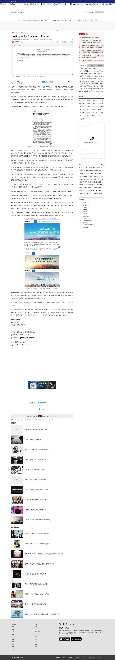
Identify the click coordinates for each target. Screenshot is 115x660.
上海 (47, 420)
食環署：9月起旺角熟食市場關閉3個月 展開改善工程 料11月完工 (93, 60)
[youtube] (73, 624)
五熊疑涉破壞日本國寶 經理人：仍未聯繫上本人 (93, 55)
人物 (13, 649)
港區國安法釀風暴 (87, 220)
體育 (88, 20)
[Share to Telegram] (47, 81)
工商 (36, 647)
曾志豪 (82, 100)
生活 (66, 20)
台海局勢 (85, 207)
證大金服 (41, 420)
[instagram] (60, 624)
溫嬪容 (87, 116)
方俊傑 (101, 100)
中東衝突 (85, 211)
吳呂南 (95, 103)
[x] (70, 624)
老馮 (102, 112)
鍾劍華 (88, 100)
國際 (46, 20)
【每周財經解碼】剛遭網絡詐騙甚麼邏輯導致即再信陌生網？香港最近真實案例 (93, 50)
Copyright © (85, 657)
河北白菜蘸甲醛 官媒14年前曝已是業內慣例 (92, 89)
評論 (62, 20)
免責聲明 (71, 657)
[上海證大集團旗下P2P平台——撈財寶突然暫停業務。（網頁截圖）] (42, 57)
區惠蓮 (82, 119)
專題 (13, 644)
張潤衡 (94, 109)
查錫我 (94, 116)
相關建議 (58, 657)
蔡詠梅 (101, 106)
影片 (13, 626)
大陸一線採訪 (86, 222)
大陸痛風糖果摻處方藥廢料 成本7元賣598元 (92, 91)
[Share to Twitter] (45, 81)
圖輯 (36, 644)
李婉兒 (88, 112)
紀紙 (84, 20)
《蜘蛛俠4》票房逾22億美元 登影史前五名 (92, 81)
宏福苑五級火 (86, 227)
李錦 (99, 109)
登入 (40, 416)
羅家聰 (101, 103)
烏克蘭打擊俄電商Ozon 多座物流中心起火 (92, 40)
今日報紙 (14, 624)
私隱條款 (77, 657)
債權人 (22, 420)
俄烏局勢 (85, 213)
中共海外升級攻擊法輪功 (89, 225)
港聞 (38, 20)
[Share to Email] (52, 81)
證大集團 (34, 420)
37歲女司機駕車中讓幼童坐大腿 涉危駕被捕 (92, 52)
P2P (52, 420)
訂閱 (49, 416)
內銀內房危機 (86, 216)
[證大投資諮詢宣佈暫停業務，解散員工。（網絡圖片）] (42, 127)
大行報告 (85, 218)
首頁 (18, 20)
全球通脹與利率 (86, 205)
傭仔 (88, 109)
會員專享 (25, 20)
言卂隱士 (95, 112)
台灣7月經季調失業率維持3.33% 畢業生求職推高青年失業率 (92, 47)
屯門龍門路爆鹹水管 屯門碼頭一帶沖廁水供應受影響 (92, 76)
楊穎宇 (95, 106)
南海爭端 (85, 209)
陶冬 (81, 116)
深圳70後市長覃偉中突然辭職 (89, 57)
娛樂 (96, 20)
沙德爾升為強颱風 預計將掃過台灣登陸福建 (92, 74)
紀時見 (84, 203)
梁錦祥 (88, 103)
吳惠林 (82, 112)
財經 (50, 20)
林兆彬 (82, 109)
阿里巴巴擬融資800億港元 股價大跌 (90, 37)
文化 (74, 20)
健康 (70, 20)
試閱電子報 (13, 12)
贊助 (86, 12)
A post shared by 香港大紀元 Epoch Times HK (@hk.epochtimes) (96, 158)
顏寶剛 (88, 106)
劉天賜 (95, 100)
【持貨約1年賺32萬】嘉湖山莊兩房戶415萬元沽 (93, 45)
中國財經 (22, 33)
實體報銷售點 (21, 12)
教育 (92, 20)
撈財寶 (28, 420)
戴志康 (17, 420)
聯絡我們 (64, 657)
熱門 (34, 20)
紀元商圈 (91, 12)
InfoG (54, 20)
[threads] (67, 624)
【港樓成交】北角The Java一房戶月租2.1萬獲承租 (92, 42)
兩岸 (42, 20)
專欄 (58, 20)
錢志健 (82, 103)
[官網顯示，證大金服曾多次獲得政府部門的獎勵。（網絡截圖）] (42, 269)
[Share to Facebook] (43, 81)
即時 (30, 20)
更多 (99, 116)
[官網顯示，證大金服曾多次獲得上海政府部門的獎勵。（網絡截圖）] (42, 233)
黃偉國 (82, 106)
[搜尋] (103, 12)
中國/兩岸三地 (14, 33)
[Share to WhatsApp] (50, 81)
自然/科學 (79, 20)
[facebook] (63, 624)
